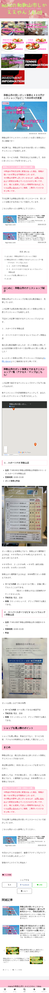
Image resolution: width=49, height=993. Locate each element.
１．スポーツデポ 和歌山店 (18, 266)
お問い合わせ (12, 188)
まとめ (8, 279)
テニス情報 (7, 875)
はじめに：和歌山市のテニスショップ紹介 (21, 256)
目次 (21, 252)
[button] (24, 891)
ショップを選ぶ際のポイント (16, 275)
